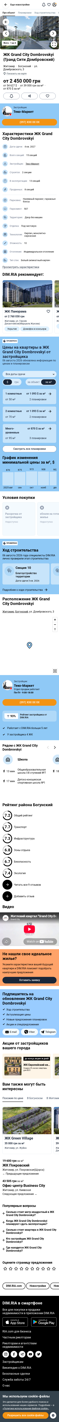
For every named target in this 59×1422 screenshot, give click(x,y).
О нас (6, 1385)
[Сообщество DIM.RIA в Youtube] (30, 1354)
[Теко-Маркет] (7, 111)
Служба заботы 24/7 (16, 1379)
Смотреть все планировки (29, 448)
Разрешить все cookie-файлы (25, 1415)
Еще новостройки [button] (20, 4)
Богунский (24, 66)
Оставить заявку (29, 980)
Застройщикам (12, 1361)
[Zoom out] (55, 624)
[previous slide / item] (6, 33)
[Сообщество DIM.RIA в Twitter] (38, 1354)
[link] (27, 306)
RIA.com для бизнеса (16, 1331)
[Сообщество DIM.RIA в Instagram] (5, 1354)
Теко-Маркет (23, 112)
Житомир (9, 66)
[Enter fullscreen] (55, 671)
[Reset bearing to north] (55, 629)
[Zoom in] (55, 619)
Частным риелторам (16, 1337)
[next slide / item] (53, 33)
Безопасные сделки (16, 1373)
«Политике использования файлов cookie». (26, 1408)
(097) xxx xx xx (29, 122)
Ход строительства (44, 12)
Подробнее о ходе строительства (22, 589)
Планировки (24, 12)
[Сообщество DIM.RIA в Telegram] (22, 1354)
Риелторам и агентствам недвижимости (19, 1345)
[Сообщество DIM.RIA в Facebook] (14, 1354)
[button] (5, 4)
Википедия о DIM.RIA (16, 1367)
